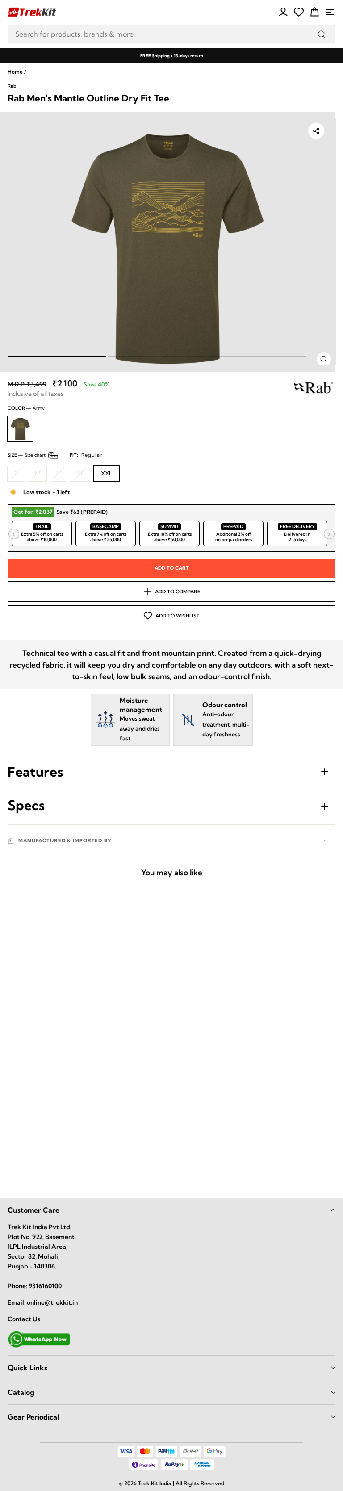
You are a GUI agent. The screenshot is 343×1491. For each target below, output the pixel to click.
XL (80, 473)
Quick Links (27, 1367)
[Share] (316, 130)
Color (26, 408)
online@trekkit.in (52, 1302)
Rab (12, 86)
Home (15, 71)
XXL (106, 473)
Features (35, 771)
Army (20, 428)
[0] (298, 12)
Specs (26, 805)
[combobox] (171, 34)
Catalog (21, 1392)
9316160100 (45, 1286)
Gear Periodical (33, 1416)
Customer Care (33, 1209)
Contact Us (24, 1319)
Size (55, 455)
